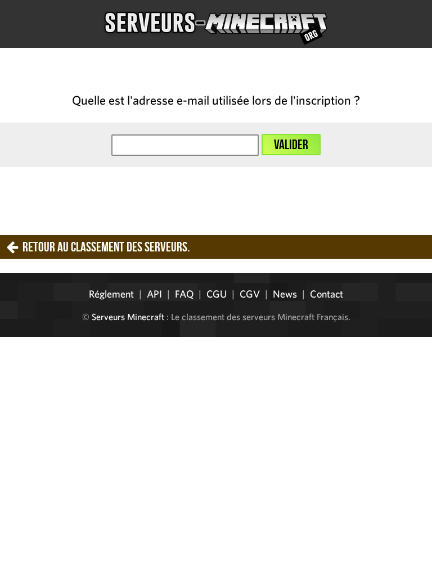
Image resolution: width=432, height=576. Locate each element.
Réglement (111, 294)
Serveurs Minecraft (128, 317)
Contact (326, 294)
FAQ (184, 294)
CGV (250, 294)
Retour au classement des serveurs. (106, 247)
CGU (216, 294)
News (285, 294)
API (154, 294)
